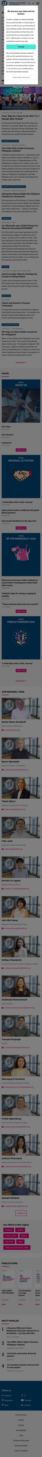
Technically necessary (21, 77)
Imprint (26, 87)
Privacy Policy (18, 87)
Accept (21, 47)
